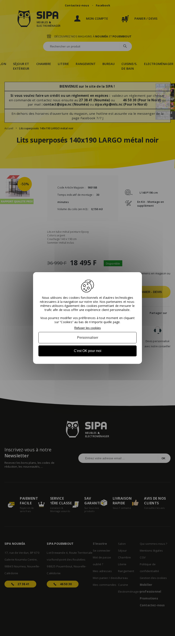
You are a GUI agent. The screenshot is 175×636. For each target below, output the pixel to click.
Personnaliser (87, 337)
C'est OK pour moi (87, 351)
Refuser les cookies (87, 328)
